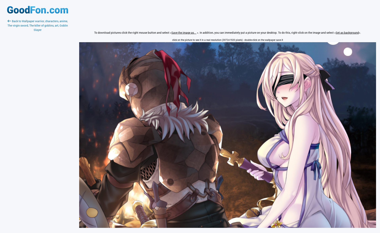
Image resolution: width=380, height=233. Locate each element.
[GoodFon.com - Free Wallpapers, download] (37, 12)
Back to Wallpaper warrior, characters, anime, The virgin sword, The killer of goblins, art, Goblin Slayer (38, 25)
